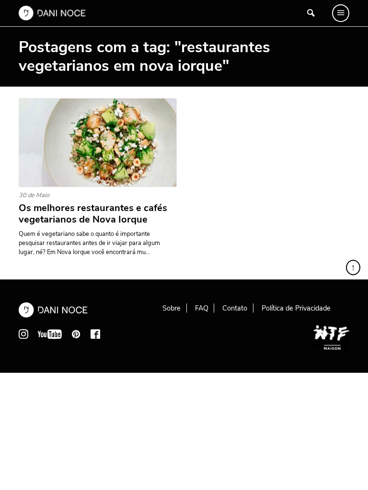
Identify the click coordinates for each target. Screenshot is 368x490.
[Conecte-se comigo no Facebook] (95, 334)
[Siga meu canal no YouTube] (50, 334)
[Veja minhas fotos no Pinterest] (76, 334)
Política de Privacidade (296, 308)
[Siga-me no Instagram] (23, 334)
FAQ (201, 308)
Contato (234, 308)
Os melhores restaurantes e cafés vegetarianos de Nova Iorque (93, 213)
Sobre (171, 308)
